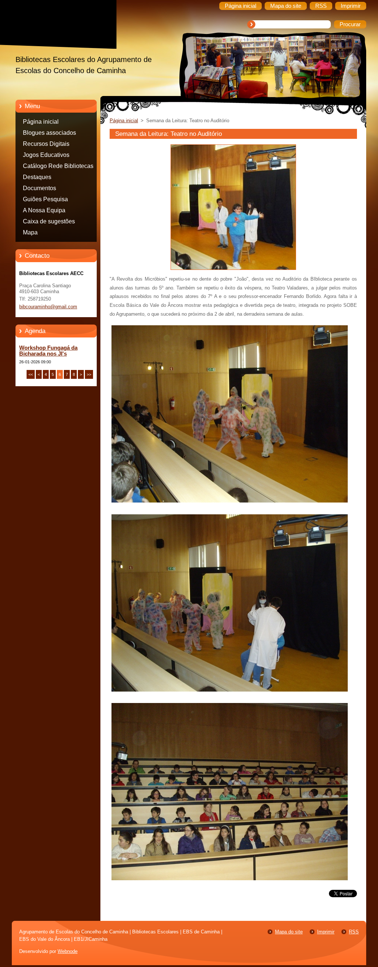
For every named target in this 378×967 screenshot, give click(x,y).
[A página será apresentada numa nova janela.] (233, 270)
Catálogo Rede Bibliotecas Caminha (58, 167)
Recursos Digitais (46, 144)
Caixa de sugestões (49, 221)
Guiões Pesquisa (45, 199)
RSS (354, 932)
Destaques (37, 177)
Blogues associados (49, 133)
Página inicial (41, 122)
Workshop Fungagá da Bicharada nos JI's (48, 351)
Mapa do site (289, 932)
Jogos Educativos (46, 155)
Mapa (30, 232)
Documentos (39, 188)
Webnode (68, 951)
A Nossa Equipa (44, 210)
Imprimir (325, 932)
